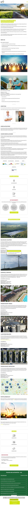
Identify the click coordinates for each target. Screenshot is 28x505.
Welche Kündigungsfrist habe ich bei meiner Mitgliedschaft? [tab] (9, 493)
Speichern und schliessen (14, 502)
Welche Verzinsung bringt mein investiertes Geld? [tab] (7, 489)
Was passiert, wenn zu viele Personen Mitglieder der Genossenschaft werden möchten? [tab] (12, 487)
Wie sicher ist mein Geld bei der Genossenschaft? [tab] (7, 491)
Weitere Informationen (14, 499)
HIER (14, 399)
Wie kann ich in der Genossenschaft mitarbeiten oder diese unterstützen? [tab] (11, 483)
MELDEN (2, 424)
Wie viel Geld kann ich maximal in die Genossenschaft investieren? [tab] (10, 485)
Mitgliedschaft (4, 475)
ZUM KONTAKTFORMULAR (14, 465)
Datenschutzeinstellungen (14, 495)
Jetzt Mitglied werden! (14, 212)
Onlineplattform (24, 475)
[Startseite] (2, 2)
